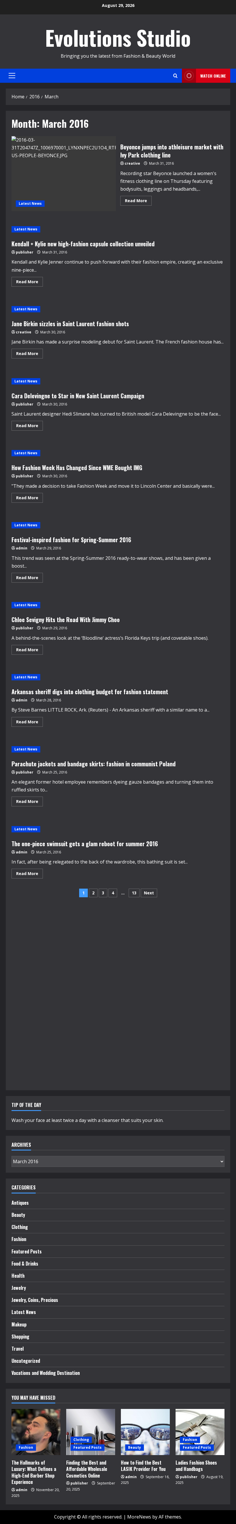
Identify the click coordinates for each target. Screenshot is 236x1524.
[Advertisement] (29, 995)
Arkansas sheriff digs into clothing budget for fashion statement (90, 691)
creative (132, 163)
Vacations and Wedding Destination (46, 1372)
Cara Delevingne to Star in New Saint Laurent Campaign (78, 395)
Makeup (19, 1324)
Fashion (19, 1239)
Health (18, 1275)
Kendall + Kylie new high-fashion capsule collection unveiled (83, 243)
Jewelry (19, 1287)
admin (21, 548)
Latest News (30, 203)
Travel (18, 1348)
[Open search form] (175, 75)
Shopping (20, 1336)
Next (149, 893)
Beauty (18, 1214)
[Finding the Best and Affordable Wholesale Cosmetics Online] (90, 1432)
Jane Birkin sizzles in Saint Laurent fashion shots (70, 323)
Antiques (20, 1202)
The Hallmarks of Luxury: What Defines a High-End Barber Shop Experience (34, 1472)
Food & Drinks (25, 1263)
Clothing (20, 1226)
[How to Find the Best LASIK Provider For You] (145, 1432)
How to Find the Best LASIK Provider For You (143, 1465)
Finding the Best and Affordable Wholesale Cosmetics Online (86, 1469)
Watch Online (213, 76)
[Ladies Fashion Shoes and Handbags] (200, 1432)
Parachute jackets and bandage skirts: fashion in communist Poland (94, 763)
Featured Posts (27, 1251)
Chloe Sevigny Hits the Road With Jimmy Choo (66, 619)
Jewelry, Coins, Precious (35, 1299)
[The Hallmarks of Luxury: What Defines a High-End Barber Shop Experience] (36, 1432)
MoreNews (139, 1517)
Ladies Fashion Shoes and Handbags (196, 1465)
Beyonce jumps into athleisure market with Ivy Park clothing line (64, 173)
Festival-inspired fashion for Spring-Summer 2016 (71, 539)
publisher (24, 252)
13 (134, 893)
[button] (12, 76)
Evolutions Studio (118, 37)
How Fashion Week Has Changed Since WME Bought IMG (77, 467)
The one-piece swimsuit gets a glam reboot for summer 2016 (85, 843)
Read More (138, 202)
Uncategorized (26, 1360)
